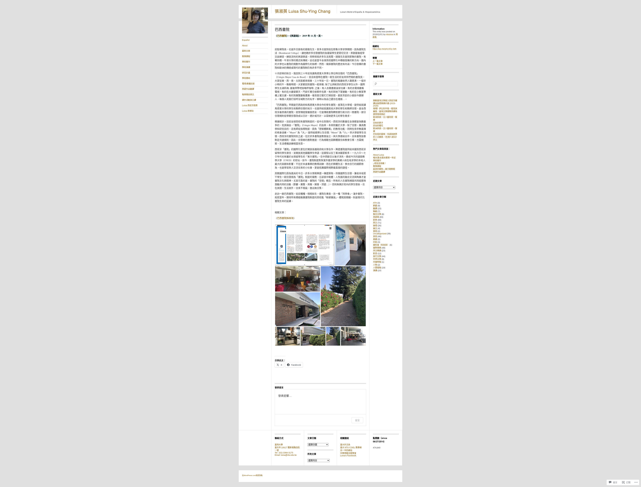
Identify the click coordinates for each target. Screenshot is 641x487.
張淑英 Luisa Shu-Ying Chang (302, 11)
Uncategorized (379, 233)
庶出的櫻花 (378, 126)
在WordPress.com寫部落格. (252, 475)
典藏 (375, 239)
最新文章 (246, 51)
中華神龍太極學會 (348, 453)
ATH (375, 203)
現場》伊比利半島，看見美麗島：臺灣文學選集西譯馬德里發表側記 (385, 111)
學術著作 (246, 62)
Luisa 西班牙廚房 (250, 105)
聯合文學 (377, 214)
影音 (375, 253)
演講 (375, 270)
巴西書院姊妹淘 (285, 218)
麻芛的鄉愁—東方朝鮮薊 (384, 169)
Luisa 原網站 (248, 111)
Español (246, 40)
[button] (305, 245)
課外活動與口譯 (249, 100)
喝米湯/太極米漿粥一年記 (384, 158)
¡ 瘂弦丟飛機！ (379, 163)
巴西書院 (281, 35)
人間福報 (377, 268)
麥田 (375, 231)
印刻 (375, 242)
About (244, 45)
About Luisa (378, 155)
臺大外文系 (345, 445)
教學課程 (246, 56)
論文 (375, 228)
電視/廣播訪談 (248, 84)
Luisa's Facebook (348, 455)
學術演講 (246, 67)
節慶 (375, 206)
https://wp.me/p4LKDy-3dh (384, 49)
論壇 (375, 225)
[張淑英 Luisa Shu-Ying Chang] (255, 33)
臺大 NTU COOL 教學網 (351, 447)
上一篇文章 (378, 61)
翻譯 (375, 208)
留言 (357, 420)
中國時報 (377, 262)
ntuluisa (389, 34)
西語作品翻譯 (248, 89)
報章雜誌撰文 (248, 94)
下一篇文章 (378, 64)
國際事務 (377, 248)
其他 (375, 236)
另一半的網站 (346, 450)
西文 (375, 223)
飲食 (375, 220)
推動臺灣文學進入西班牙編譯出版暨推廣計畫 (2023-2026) (385, 103)
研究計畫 (246, 73)
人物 (375, 265)
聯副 (375, 211)
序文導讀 (377, 251)
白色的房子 (378, 123)
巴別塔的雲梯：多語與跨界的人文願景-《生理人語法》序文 (385, 137)
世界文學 (377, 259)
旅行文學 (377, 256)
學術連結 (246, 78)
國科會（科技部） (381, 245)
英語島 (376, 217)
